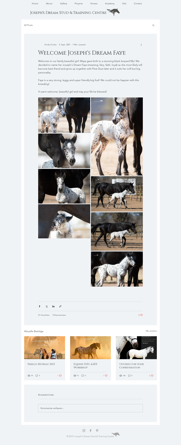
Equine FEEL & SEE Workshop (85, 366)
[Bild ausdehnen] (64, 115)
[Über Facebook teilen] (39, 306)
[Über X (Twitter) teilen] (46, 306)
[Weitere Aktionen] (141, 44)
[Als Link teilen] (60, 306)
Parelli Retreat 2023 (41, 364)
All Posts (28, 25)
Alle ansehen (151, 331)
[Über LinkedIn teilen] (53, 306)
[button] (153, 25)
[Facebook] (90, 430)
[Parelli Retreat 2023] (44, 347)
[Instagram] (84, 430)
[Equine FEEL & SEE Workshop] (90, 347)
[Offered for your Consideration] (136, 347)
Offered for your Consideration (131, 366)
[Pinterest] (97, 430)
